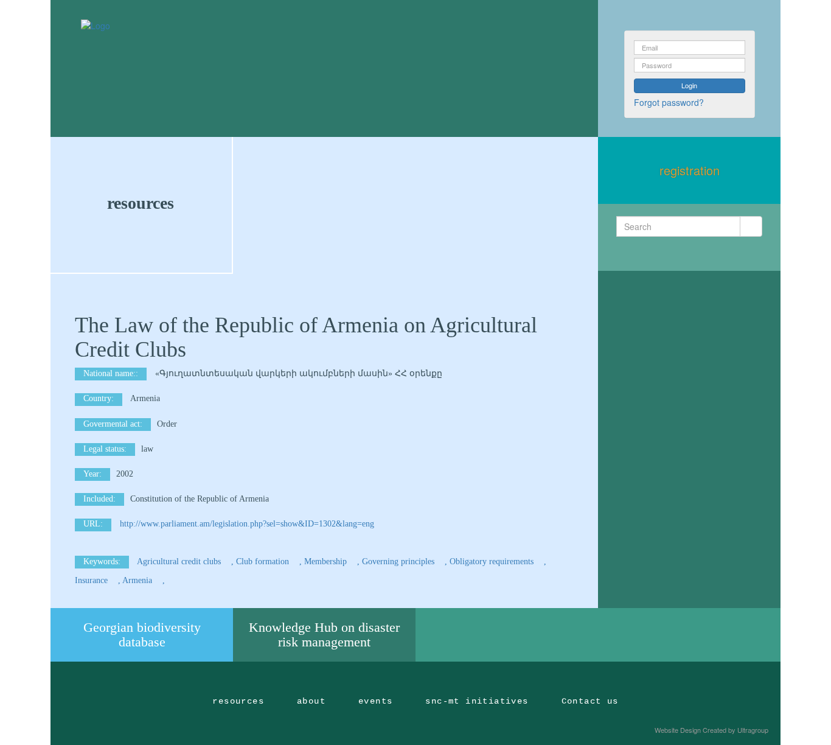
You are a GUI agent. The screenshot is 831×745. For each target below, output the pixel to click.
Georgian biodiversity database (142, 634)
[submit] (751, 226)
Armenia (138, 580)
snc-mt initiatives (476, 701)
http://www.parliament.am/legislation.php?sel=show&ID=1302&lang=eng (247, 523)
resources (140, 203)
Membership (326, 561)
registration (689, 170)
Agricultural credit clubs (180, 561)
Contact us (590, 701)
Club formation (263, 561)
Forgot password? (669, 102)
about (311, 701)
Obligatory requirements (493, 561)
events (375, 701)
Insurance (92, 580)
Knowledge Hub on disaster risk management (324, 634)
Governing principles (399, 561)
